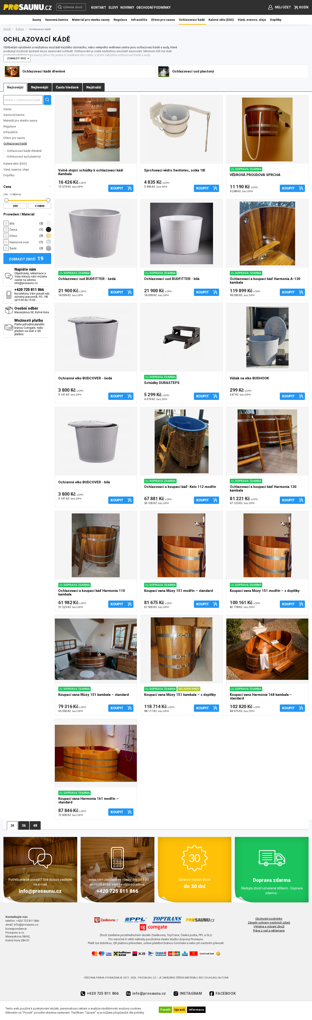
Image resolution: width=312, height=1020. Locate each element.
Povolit (165, 1009)
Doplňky (8, 175)
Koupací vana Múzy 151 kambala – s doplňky (180, 695)
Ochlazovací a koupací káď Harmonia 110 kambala (91, 592)
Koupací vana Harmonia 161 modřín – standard (88, 800)
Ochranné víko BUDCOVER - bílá (84, 482)
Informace (196, 1009)
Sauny (7, 109)
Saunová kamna (13, 114)
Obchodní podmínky (153, 7)
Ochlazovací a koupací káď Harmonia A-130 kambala (265, 281)
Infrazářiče (10, 132)
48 (35, 825)
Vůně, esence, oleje (16, 169)
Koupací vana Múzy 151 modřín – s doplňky (265, 591)
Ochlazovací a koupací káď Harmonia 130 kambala (263, 488)
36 (24, 825)
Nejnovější (15, 87)
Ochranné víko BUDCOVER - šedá (85, 378)
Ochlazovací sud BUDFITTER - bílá (171, 279)
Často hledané (67, 87)
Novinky (127, 7)
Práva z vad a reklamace (269, 930)
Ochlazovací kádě (15, 143)
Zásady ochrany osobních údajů (269, 922)
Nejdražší (93, 87)
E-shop (20, 29)
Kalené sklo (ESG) (15, 163)
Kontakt (98, 7)
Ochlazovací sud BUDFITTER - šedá (87, 279)
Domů (7, 29)
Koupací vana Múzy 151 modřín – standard (178, 591)
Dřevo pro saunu (14, 138)
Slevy (113, 7)
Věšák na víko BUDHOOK (249, 378)
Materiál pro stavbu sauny (20, 120)
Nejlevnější (39, 87)
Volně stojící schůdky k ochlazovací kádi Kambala (90, 172)
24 (12, 825)
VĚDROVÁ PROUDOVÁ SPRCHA (255, 175)
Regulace (9, 126)
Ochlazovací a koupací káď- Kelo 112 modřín (180, 487)
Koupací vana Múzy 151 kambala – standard (93, 695)
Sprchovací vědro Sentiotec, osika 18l (174, 170)
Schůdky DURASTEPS (162, 383)
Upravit (179, 1009)
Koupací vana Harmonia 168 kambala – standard (261, 696)
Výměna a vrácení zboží (269, 926)
